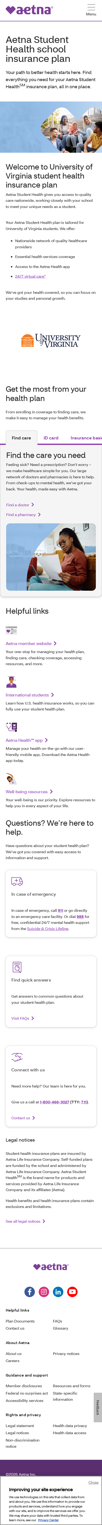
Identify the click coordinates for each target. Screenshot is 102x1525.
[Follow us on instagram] (44, 1292)
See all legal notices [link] (23, 1221)
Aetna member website (28, 643)
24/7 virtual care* (30, 276)
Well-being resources (27, 791)
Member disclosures (24, 1385)
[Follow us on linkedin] (58, 1292)
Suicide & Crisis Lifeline (47, 928)
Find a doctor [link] (17, 504)
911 (60, 910)
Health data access (69, 1432)
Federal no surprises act (27, 1393)
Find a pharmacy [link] (21, 514)
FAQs (57, 1320)
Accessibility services (24, 1400)
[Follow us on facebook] (29, 1292)
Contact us (20, 1117)
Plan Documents (20, 1320)
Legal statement (20, 1425)
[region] (51, 1500)
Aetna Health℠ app (24, 740)
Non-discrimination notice (22, 1443)
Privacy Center (48, 1520)
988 (80, 916)
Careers (12, 1360)
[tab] (21, 437)
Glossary (60, 1328)
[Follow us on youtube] (72, 1292)
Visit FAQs (20, 1018)
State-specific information (65, 1396)
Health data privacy (70, 1425)
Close (93, 1482)
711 (83, 1101)
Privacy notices (66, 1353)
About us (14, 1353)
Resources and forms (71, 1385)
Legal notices (17, 1432)
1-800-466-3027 (54, 1101)
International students (27, 695)
